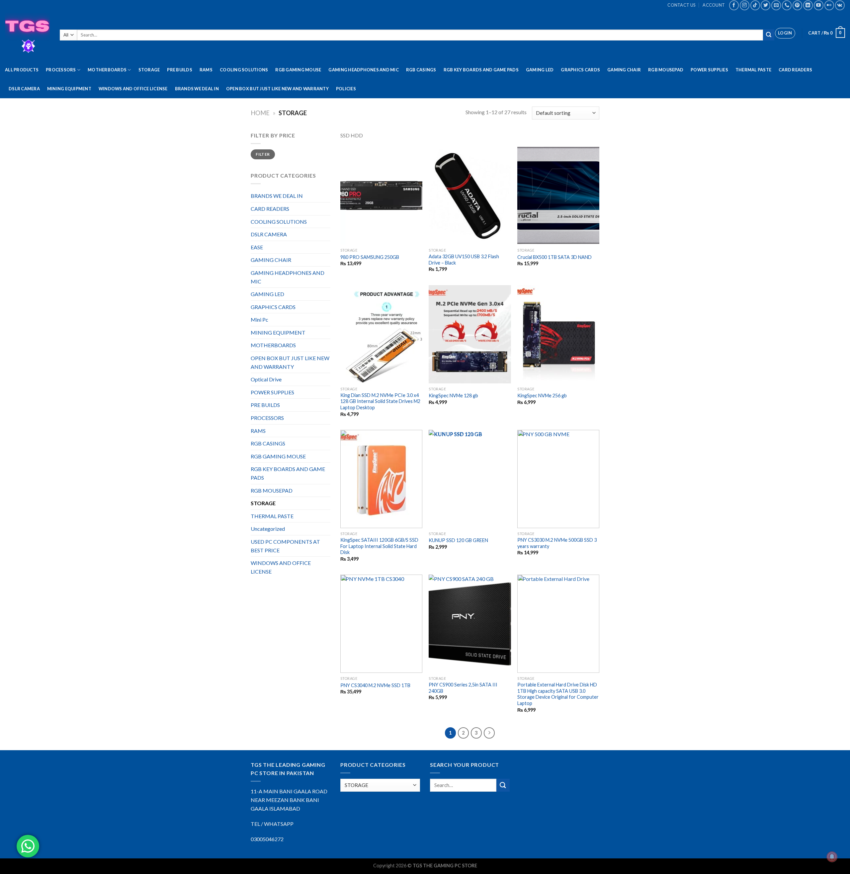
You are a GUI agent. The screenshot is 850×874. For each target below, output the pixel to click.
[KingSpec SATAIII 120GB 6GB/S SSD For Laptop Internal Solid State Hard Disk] (381, 479)
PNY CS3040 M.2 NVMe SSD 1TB (375, 685)
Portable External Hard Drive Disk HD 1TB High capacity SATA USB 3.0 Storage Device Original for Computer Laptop (558, 694)
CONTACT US (681, 5)
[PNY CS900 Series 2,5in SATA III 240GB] (470, 624)
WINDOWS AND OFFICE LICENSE (133, 88)
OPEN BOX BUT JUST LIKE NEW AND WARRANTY (277, 88)
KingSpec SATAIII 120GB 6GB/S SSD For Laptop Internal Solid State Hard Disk (379, 546)
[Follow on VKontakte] (840, 5)
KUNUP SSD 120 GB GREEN (458, 540)
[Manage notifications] (832, 856)
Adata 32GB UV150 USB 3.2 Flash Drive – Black (464, 260)
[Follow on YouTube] (818, 5)
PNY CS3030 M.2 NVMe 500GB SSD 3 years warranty (557, 543)
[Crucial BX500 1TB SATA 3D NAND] (558, 195)
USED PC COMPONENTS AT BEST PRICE (285, 545)
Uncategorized (268, 528)
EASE (257, 247)
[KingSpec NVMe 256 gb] (558, 334)
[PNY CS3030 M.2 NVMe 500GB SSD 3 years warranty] (558, 479)
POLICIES (346, 88)
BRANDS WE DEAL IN (197, 88)
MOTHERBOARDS (107, 69)
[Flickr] (829, 5)
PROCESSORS (61, 69)
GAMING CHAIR (624, 69)
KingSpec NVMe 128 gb (453, 395)
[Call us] (787, 5)
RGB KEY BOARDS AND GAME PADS (481, 69)
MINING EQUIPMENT (69, 88)
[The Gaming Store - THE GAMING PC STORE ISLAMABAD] (27, 35)
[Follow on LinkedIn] (808, 5)
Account (714, 5)
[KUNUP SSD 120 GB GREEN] (470, 479)
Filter (263, 154)
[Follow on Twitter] (765, 5)
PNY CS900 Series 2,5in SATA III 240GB (463, 688)
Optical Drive (266, 379)
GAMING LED (540, 69)
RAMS (206, 69)
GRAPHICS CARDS (580, 69)
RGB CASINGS (421, 69)
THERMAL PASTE (753, 69)
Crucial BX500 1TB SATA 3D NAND (554, 257)
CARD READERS (795, 69)
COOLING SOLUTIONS (244, 69)
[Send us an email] (776, 5)
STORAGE (149, 69)
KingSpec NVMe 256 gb (542, 395)
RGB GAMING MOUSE (298, 69)
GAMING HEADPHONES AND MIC (363, 69)
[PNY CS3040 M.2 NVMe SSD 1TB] (381, 624)
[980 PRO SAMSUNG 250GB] (381, 195)
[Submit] (768, 34)
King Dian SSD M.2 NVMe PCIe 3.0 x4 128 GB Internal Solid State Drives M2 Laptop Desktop (380, 401)
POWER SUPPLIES (709, 69)
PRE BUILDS (179, 69)
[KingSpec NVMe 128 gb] (470, 334)
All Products (22, 69)
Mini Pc (259, 319)
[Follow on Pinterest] (797, 5)
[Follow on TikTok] (755, 5)
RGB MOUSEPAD (665, 69)
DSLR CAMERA (24, 88)
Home (260, 113)
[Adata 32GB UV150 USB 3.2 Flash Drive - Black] (470, 195)
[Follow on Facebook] (734, 5)
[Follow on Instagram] (744, 5)
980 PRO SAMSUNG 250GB (369, 257)
